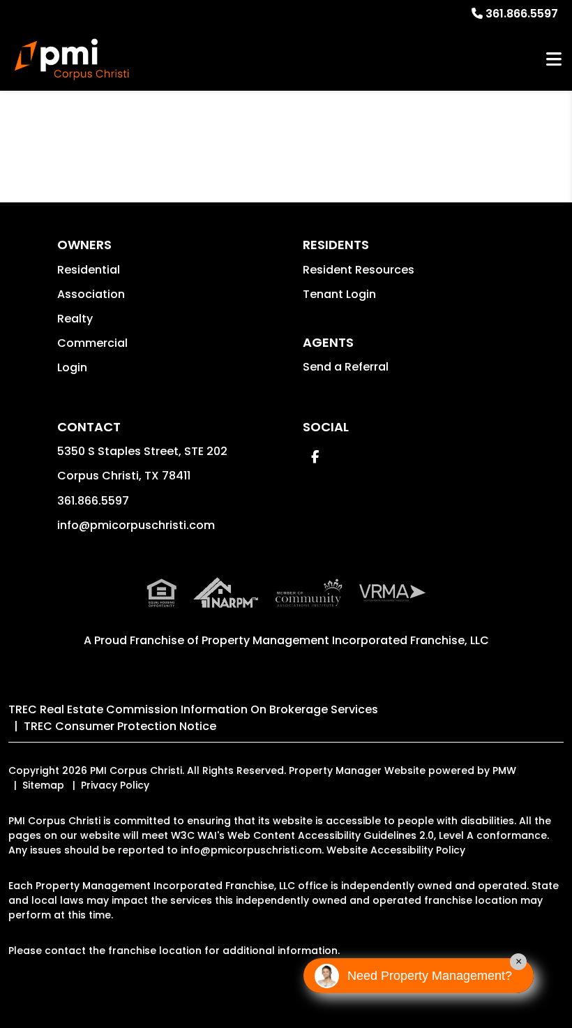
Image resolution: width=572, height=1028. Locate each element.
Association (91, 294)
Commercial (92, 343)
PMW (504, 770)
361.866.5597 (522, 14)
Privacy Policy (115, 785)
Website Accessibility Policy (395, 850)
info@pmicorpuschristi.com (136, 525)
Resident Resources (358, 270)
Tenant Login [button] (339, 294)
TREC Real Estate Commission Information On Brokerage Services (193, 709)
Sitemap (43, 785)
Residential (88, 270)
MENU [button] (554, 59)
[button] (315, 457)
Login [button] (72, 367)
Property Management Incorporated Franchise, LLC (345, 640)
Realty (75, 319)
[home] (72, 59)
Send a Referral (346, 367)
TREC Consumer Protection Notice (120, 726)
